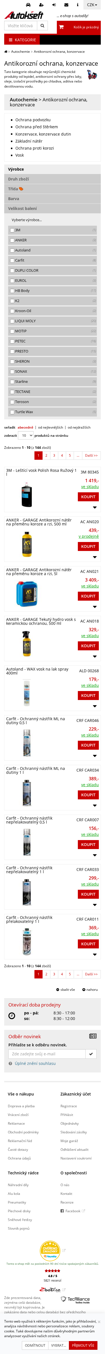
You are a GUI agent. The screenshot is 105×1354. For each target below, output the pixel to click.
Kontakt (66, 1193)
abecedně (25, 427)
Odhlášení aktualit (74, 1149)
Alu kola (14, 1193)
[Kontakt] (67, 5)
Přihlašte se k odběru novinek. (37, 1044)
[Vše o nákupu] (78, 5)
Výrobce (16, 169)
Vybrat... (58, 1345)
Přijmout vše (83, 1345)
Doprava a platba (21, 1106)
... (78, 455)
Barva (13, 198)
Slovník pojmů (18, 1228)
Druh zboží (18, 179)
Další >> (91, 455)
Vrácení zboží (18, 1114)
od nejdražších (79, 427)
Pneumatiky (17, 1202)
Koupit (88, 496)
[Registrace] (42, 5)
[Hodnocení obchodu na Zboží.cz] (52, 1289)
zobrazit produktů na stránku (36, 435)
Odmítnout (35, 1345)
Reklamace (16, 1123)
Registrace (68, 1106)
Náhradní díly (18, 1185)
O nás (64, 1185)
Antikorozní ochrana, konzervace (48, 102)
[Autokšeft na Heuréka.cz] (52, 1250)
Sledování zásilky (73, 1132)
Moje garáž (69, 1140)
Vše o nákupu (21, 1094)
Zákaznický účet (75, 1094)
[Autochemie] (92, 74)
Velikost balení (22, 208)
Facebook (73, 1211)
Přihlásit (66, 1114)
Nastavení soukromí (76, 1158)
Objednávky (69, 1123)
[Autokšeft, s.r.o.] (23, 15)
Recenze (67, 1202)
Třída (13, 188)
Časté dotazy (18, 1149)
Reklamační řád (20, 1140)
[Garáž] (29, 5)
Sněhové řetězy (20, 1219)
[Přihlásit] (55, 5)
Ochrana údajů (19, 1158)
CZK (90, 4)
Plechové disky (19, 1211)
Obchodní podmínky (23, 1132)
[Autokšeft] (5, 51)
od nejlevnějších (50, 427)
